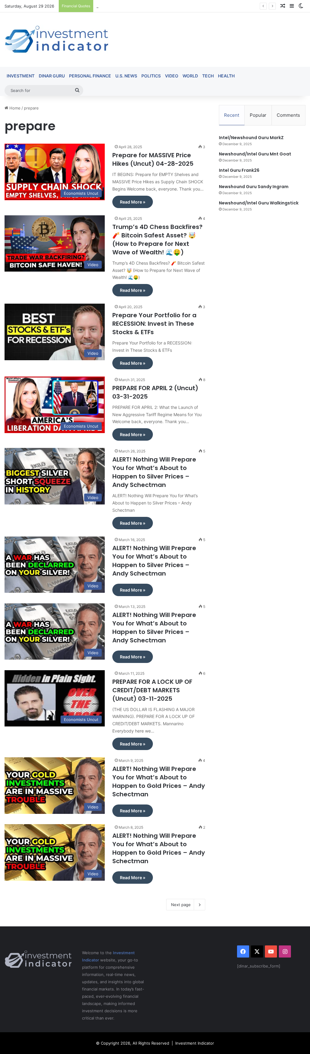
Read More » (132, 201)
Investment (21, 75)
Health (226, 75)
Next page (181, 904)
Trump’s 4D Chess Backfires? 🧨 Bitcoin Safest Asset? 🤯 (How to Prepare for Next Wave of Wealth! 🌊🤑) (157, 239)
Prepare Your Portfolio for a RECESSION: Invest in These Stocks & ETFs (154, 323)
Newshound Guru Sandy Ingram (254, 187)
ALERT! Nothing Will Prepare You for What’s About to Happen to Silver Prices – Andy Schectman (154, 472)
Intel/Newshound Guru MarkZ (251, 138)
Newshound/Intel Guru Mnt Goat (255, 154)
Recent (231, 115)
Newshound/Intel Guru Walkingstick (258, 203)
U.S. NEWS (126, 75)
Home (14, 108)
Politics (151, 75)
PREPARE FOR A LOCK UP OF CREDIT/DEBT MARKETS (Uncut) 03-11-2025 (152, 690)
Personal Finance (90, 75)
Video (171, 75)
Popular (258, 115)
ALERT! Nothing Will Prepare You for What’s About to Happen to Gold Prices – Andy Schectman (158, 781)
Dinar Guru (52, 75)
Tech (208, 75)
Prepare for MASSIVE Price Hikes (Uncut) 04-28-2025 (152, 159)
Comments (288, 115)
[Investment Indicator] (57, 39)
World (190, 75)
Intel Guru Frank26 (239, 170)
